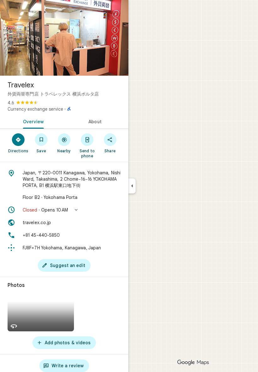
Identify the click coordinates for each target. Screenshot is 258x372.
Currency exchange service (35, 109)
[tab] (32, 121)
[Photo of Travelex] (64, 38)
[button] (64, 210)
